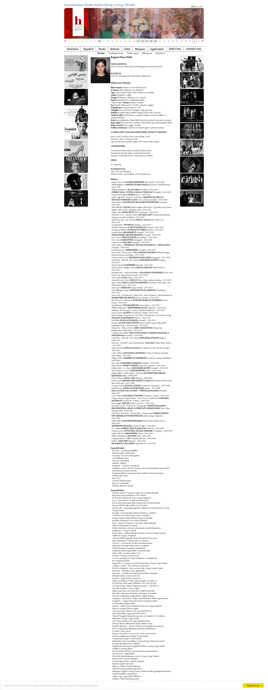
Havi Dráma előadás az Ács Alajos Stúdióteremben (131, 621)
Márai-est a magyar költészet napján (125, 608)
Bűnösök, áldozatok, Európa (122, 485)
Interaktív (128, 212)
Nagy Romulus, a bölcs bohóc (123, 453)
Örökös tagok (132, 53)
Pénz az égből (129, 237)
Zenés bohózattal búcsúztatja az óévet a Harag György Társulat (135, 656)
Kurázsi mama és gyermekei (147, 300)
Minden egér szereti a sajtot (137, 380)
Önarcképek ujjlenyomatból (127, 235)
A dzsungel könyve (148, 260)
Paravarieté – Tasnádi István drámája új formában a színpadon (135, 573)
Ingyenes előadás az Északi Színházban (126, 666)
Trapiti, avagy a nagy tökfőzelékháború (126, 676)
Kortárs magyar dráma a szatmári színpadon (128, 661)
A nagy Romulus (137, 227)
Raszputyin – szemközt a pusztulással (125, 465)
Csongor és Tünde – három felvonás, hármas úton (130, 565)
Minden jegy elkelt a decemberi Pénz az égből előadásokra (133, 590)
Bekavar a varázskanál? (120, 483)
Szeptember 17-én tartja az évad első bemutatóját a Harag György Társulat (139, 563)
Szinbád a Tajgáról (119, 463)
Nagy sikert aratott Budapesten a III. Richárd (129, 495)
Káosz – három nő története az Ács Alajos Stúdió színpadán (134, 523)
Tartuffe (123, 441)
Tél (128, 438)
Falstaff (132, 436)
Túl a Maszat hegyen (144, 252)
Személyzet (160, 53)
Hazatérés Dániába (130, 363)
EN (201, 6)
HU (192, 6)
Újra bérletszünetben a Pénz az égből (125, 588)
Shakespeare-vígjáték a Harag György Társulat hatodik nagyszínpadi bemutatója (141, 671)
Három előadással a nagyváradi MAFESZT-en (129, 613)
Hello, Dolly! (143, 219)
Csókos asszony (143, 267)
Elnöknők (129, 265)
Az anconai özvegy (129, 322)
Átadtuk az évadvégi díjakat (122, 648)
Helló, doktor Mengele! (135, 282)
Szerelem (125, 287)
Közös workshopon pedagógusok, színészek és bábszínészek (133, 628)
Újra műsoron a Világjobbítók (123, 653)
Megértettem (253, 685)
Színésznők (132, 250)
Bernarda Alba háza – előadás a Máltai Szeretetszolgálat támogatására (138, 626)
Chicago (150, 343)
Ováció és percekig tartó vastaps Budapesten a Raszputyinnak (134, 558)
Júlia (124, 277)
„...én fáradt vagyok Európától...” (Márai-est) (146, 245)
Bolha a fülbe (132, 385)
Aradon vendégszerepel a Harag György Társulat (130, 636)
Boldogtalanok (129, 320)
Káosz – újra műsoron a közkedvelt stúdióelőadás (130, 500)
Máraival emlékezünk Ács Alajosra (124, 525)
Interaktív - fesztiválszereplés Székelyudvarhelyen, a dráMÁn (134, 513)
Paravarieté (129, 232)
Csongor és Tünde (136, 230)
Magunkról (88, 48)
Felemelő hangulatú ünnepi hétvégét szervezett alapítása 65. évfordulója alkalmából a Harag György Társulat (138, 617)
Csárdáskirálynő (140, 368)
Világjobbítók (130, 305)
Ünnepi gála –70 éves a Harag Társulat (132, 192)
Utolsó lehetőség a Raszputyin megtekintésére (129, 548)
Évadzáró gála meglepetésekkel (123, 603)
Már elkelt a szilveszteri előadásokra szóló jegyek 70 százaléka (134, 593)
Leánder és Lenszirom (134, 358)
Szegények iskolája (122, 425)
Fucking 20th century (120, 475)
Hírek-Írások (72, 48)
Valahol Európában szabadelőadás (124, 673)
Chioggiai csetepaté (134, 353)
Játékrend (114, 48)
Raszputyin (127, 240)
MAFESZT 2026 (193, 48)
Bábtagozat (147, 53)
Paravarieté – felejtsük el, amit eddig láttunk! (128, 570)
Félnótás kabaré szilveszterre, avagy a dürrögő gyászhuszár (139, 406)
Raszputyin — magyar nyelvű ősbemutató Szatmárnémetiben (134, 601)
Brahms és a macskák (123, 443)
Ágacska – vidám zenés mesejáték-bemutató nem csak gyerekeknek (137, 606)
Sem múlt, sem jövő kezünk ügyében (125, 455)
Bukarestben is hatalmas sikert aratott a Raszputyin (130, 545)
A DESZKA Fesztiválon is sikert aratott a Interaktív (131, 515)
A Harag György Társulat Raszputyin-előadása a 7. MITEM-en (135, 585)
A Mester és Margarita (137, 184)
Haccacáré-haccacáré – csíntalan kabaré (135, 390)
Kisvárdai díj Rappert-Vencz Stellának (126, 643)
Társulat (102, 48)
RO (197, 6)
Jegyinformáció (157, 48)
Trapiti (127, 312)
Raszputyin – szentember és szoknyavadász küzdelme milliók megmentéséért (140, 598)
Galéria (127, 48)
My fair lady (145, 214)
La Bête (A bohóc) (131, 348)
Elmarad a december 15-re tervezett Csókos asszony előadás (134, 633)
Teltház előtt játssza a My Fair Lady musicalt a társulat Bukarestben (136, 528)
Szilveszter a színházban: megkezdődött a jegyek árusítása (133, 596)
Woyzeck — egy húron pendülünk (124, 450)
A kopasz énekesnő (134, 182)
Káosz (126, 207)
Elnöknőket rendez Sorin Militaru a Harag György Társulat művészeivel (138, 641)
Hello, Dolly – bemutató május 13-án (126, 553)
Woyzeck (128, 224)
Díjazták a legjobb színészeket (123, 663)
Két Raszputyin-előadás (121, 560)
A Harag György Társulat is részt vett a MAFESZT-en (132, 611)
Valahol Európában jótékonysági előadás (127, 668)
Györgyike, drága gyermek (138, 431)
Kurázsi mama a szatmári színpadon (125, 658)
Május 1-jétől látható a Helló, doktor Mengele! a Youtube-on (134, 580)
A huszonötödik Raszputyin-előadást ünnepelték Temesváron (134, 538)
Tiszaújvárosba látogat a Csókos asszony (126, 638)
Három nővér (137, 370)
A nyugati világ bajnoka (142, 290)
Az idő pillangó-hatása (120, 458)
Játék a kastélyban (133, 388)
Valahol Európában (122, 317)
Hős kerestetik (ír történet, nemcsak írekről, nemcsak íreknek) (134, 651)
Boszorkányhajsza (132, 420)
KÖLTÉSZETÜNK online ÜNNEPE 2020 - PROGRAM (134, 583)
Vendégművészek (115, 53)
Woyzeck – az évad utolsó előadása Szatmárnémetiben (132, 543)
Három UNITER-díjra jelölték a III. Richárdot (129, 505)
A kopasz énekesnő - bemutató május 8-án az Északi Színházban (135, 493)
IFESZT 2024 (175, 48)
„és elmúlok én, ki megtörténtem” (140, 202)
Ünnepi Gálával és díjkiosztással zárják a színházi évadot (132, 623)
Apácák (126, 403)
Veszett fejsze (130, 365)
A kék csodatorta (143, 328)
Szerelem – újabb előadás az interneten (126, 578)
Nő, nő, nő (116, 478)
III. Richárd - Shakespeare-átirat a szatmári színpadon (131, 498)
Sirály (133, 280)
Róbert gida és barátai (133, 428)
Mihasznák (131, 433)
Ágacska (127, 242)
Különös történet (133, 395)
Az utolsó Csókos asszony (121, 631)
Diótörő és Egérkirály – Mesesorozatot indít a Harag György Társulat (137, 568)
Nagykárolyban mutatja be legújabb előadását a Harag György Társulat (138, 646)
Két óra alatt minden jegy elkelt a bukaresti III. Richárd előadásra (136, 503)
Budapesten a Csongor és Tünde (124, 530)
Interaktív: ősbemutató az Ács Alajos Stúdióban (129, 520)
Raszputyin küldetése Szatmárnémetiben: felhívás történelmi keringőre (138, 473)
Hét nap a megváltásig (120, 460)
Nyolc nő (129, 378)
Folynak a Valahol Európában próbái (125, 678)
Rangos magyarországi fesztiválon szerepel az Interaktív (132, 518)
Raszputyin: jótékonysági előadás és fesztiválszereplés (131, 550)
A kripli (130, 194)
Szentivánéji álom (137, 307)
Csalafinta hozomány (151, 272)
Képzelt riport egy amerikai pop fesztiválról (140, 414)
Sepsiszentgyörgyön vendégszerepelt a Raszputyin (130, 540)
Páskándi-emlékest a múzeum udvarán (126, 575)
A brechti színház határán (121, 480)
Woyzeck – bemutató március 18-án (125, 555)
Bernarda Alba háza (140, 257)
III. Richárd (134, 189)
